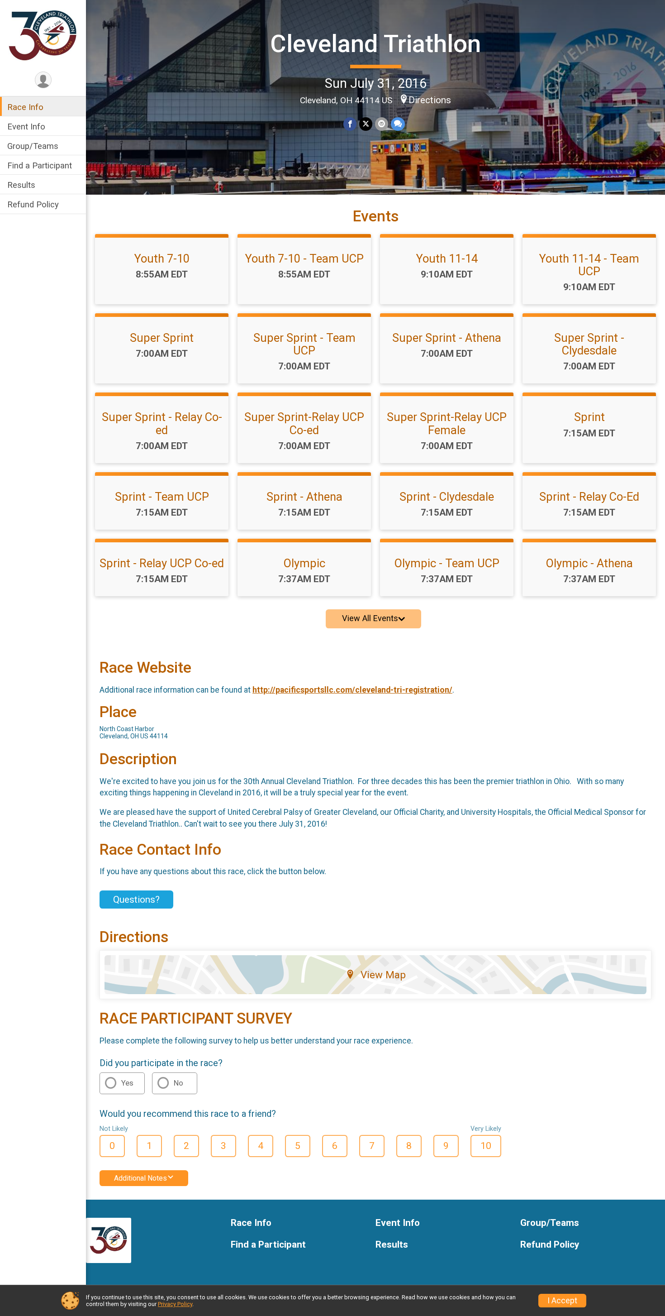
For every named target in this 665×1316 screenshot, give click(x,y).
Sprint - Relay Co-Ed (589, 496)
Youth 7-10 (162, 258)
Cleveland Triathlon (375, 43)
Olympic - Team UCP (446, 563)
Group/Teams (32, 146)
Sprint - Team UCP (162, 496)
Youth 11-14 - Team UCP (589, 265)
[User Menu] (43, 80)
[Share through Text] (398, 123)
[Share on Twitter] (365, 123)
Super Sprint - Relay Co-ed (162, 423)
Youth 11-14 (447, 258)
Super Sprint (162, 338)
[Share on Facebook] (349, 123)
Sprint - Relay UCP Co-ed (162, 563)
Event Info (26, 126)
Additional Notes (140, 1178)
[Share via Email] (381, 123)
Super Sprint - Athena (446, 338)
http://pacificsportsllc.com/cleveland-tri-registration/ (352, 689)
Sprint (589, 417)
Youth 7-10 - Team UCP (304, 258)
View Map (383, 975)
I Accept (562, 1300)
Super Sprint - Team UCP (304, 344)
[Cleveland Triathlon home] (43, 34)
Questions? (136, 899)
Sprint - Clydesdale (446, 496)
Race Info (25, 107)
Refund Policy (33, 205)
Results (21, 185)
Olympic (304, 563)
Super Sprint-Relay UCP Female (447, 423)
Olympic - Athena (589, 563)
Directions (429, 100)
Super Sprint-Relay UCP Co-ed (304, 423)
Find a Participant (39, 166)
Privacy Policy (175, 1304)
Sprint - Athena (304, 496)
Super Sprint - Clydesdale (589, 344)
